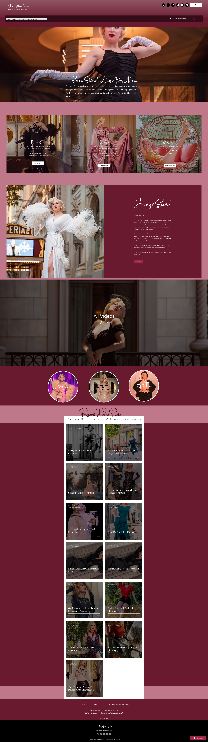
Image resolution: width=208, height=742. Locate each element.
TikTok (103, 388)
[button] (140, 419)
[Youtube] (182, 5)
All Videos (103, 360)
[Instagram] (177, 5)
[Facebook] (168, 5)
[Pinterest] (187, 5)
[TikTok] (173, 5)
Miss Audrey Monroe (17, 6)
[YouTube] (107, 734)
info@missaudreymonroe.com (178, 18)
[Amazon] (163, 5)
